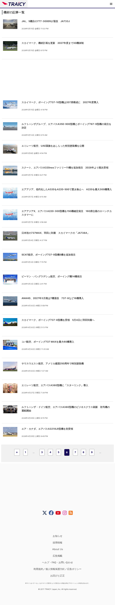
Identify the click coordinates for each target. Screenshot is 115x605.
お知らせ (57, 535)
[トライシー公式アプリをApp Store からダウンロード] (59, 525)
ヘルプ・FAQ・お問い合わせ (57, 562)
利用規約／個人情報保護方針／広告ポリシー (57, 568)
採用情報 (57, 542)
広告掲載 (57, 555)
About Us (57, 549)
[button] (111, 4)
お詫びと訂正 (57, 575)
